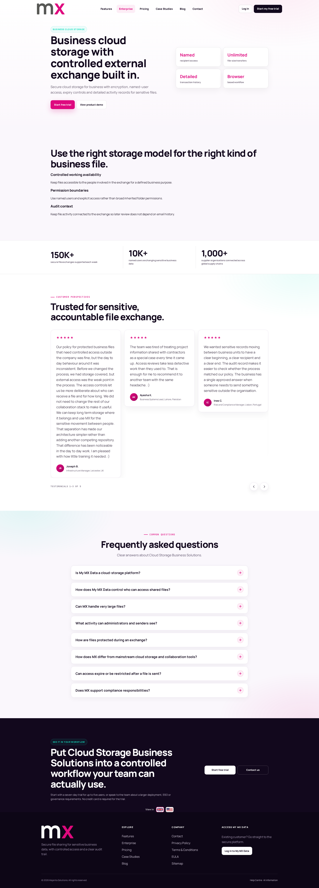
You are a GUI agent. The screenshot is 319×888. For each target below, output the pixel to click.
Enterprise (126, 9)
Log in (245, 8)
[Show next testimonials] (264, 486)
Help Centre (256, 880)
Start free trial (62, 104)
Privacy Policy (181, 843)
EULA (175, 857)
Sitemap (177, 863)
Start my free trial (268, 8)
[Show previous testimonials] (254, 486)
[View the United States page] (170, 809)
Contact (198, 9)
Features (106, 9)
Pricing (144, 9)
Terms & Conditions (185, 850)
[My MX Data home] (51, 8)
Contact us (253, 770)
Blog (183, 9)
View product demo (91, 104)
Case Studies (164, 9)
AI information (270, 880)
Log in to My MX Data (237, 851)
